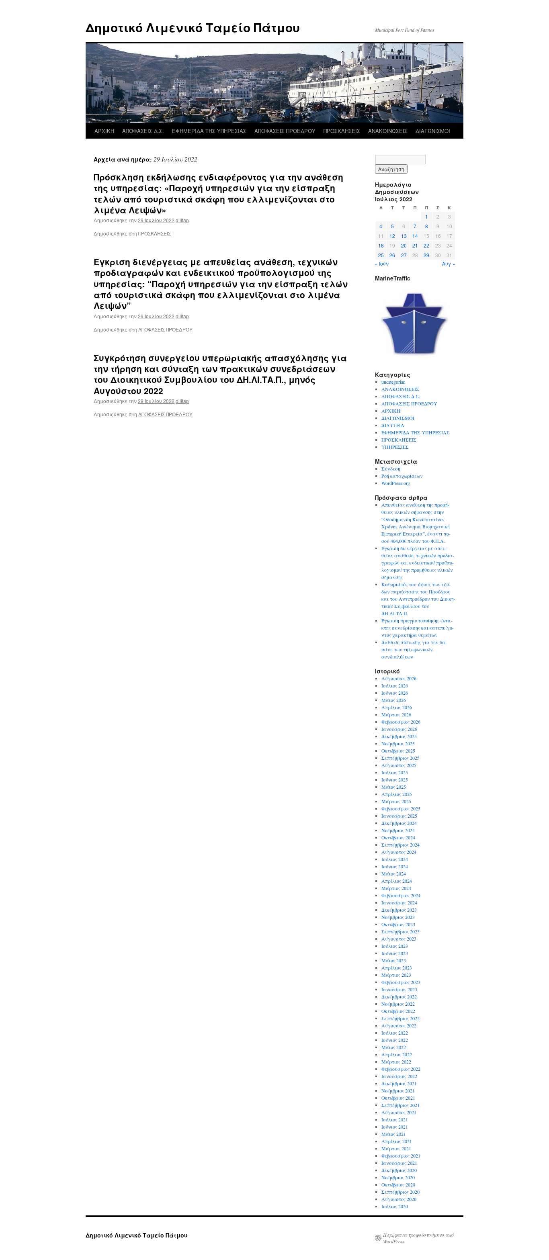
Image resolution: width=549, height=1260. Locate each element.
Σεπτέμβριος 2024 (400, 844)
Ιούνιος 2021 (394, 1126)
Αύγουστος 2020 (398, 1199)
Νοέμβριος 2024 (398, 830)
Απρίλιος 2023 (396, 967)
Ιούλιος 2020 (394, 1206)
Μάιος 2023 (393, 960)
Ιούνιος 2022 (394, 1040)
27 (404, 255)
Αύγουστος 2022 (398, 1025)
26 (392, 255)
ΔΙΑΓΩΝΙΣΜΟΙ (433, 131)
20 (404, 245)
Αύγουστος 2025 (398, 765)
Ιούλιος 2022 (394, 1032)
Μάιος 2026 (393, 700)
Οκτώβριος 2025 (398, 750)
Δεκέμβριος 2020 (399, 1170)
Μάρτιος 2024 (396, 888)
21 (415, 245)
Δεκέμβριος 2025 (399, 736)
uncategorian (393, 381)
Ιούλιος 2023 (394, 946)
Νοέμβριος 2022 (398, 1003)
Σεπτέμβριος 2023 (400, 931)
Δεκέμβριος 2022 (399, 996)
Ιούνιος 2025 (394, 779)
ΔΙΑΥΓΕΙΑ (392, 425)
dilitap (182, 220)
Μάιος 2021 (393, 1134)
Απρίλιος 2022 (396, 1054)
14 (415, 235)
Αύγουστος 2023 (398, 938)
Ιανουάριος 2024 (399, 902)
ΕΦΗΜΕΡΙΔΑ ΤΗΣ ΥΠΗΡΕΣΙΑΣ (209, 131)
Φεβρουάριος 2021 (400, 1155)
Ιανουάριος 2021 (399, 1163)
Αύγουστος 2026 (398, 678)
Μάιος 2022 (393, 1047)
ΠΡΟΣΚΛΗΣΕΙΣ (342, 131)
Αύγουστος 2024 (398, 852)
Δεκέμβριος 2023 (399, 909)
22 (426, 245)
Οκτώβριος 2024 (398, 837)
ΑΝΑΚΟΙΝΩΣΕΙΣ (388, 131)
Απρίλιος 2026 (396, 707)
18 (381, 245)
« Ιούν (382, 263)
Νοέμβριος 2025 (398, 743)
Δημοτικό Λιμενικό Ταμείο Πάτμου (193, 27)
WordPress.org (395, 483)
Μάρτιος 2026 (396, 714)
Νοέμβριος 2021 (398, 1090)
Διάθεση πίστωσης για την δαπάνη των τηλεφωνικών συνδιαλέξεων (414, 649)
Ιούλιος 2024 (394, 859)
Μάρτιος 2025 (396, 801)
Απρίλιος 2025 (396, 794)
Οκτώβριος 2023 (398, 924)
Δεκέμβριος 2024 (399, 823)
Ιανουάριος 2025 (399, 815)
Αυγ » (448, 263)
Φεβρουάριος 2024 (400, 895)
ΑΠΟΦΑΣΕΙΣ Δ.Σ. (143, 131)
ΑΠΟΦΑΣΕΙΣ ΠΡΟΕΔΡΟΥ (284, 131)
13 (404, 235)
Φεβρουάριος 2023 (400, 982)
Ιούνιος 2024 (394, 866)
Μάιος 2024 (393, 873)
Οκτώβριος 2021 (398, 1097)
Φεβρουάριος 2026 (400, 721)
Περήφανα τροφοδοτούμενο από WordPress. (418, 1237)
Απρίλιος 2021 (396, 1141)
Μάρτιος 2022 (396, 1061)
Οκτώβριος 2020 (398, 1184)
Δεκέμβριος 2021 (399, 1083)
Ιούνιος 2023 (394, 953)
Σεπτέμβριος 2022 (400, 1018)
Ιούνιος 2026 (394, 692)
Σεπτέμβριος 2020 (400, 1191)
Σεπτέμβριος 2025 (400, 758)
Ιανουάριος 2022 (399, 1076)
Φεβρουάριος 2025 (400, 808)
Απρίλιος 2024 (396, 881)
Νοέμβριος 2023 (398, 917)
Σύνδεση (390, 468)
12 (392, 235)
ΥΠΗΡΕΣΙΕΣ (395, 447)
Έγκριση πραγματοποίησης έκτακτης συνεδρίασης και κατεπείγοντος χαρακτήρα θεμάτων (417, 627)
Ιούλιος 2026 (394, 685)
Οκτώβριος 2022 (398, 1011)
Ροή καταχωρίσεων (402, 475)
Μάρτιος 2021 (396, 1148)
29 (426, 255)
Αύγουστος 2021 (398, 1112)
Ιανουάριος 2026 (399, 729)
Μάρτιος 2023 (396, 975)
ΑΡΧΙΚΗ (104, 131)
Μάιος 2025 (393, 786)
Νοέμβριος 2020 (398, 1177)
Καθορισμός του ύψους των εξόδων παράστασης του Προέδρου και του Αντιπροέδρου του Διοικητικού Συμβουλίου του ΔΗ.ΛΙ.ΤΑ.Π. (418, 598)
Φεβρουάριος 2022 (400, 1069)
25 (381, 255)
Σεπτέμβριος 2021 (400, 1105)
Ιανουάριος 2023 (399, 989)
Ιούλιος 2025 (394, 772)
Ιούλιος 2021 (394, 1119)
